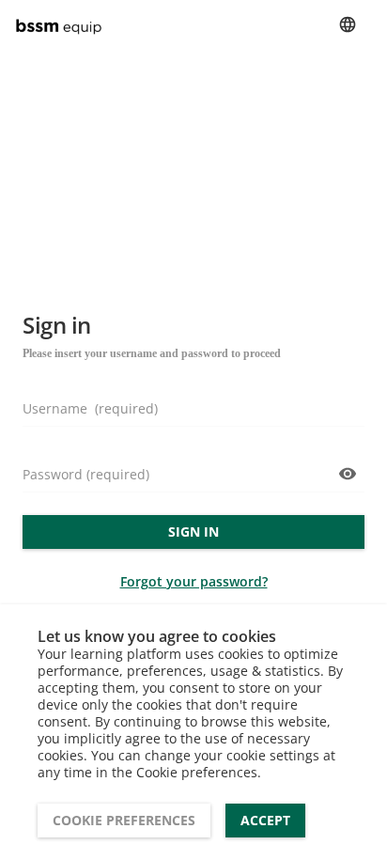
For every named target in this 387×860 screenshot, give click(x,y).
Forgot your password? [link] (194, 581)
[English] (347, 24)
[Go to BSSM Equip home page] (62, 24)
